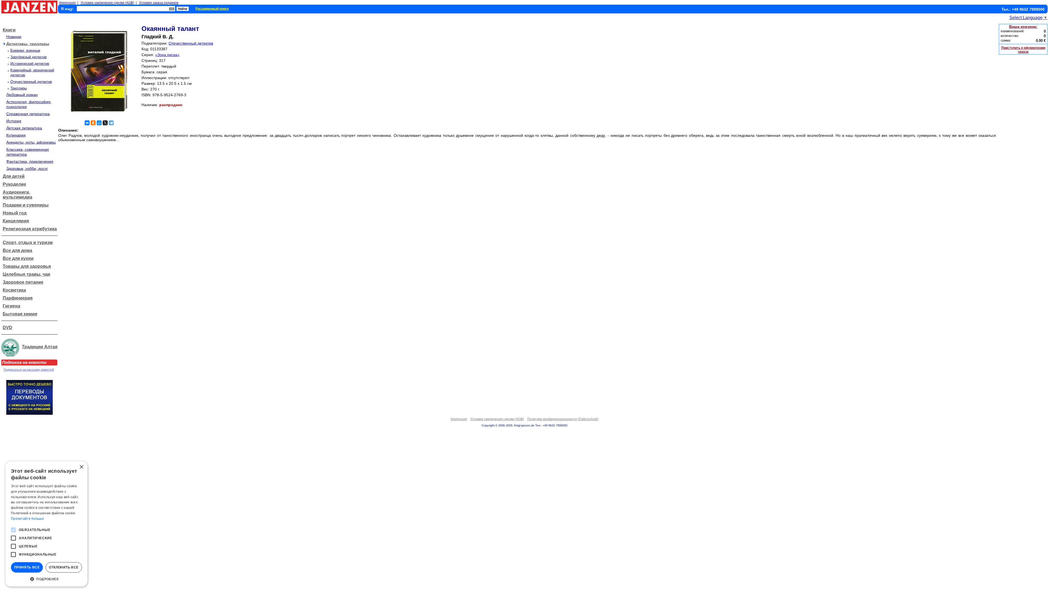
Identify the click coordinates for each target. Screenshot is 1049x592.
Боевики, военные (25, 50)
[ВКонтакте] (87, 122)
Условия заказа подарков (158, 3)
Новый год (14, 213)
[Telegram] (111, 122)
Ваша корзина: (1023, 26)
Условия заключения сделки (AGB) (107, 3)
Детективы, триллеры (27, 44)
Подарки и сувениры (26, 205)
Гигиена (11, 306)
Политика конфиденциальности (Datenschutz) (563, 419)
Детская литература (24, 128)
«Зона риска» (167, 55)
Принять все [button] (27, 567)
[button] (46, 578)
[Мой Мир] (99, 122)
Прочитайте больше (27, 519)
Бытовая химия (20, 314)
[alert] (46, 524)
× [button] (81, 467)
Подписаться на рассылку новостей (29, 369)
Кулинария (16, 135)
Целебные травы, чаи (26, 274)
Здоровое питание (23, 282)
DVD (7, 327)
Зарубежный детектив (28, 57)
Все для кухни (18, 258)
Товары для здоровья (27, 266)
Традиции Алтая (39, 346)
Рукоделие (14, 184)
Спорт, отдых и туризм (28, 242)
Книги (9, 30)
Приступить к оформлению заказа (1023, 50)
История (13, 121)
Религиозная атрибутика (30, 229)
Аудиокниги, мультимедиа (17, 194)
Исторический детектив (29, 64)
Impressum (67, 3)
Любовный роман (22, 94)
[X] (105, 122)
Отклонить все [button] (63, 567)
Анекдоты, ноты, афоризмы (31, 142)
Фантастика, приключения (29, 161)
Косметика (14, 290)
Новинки (13, 36)
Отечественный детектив (31, 82)
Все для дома (17, 250)
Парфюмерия (18, 298)
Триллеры (18, 88)
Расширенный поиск (212, 9)
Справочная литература (28, 114)
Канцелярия (16, 221)
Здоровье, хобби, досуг (27, 168)
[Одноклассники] (93, 122)
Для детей (14, 176)
